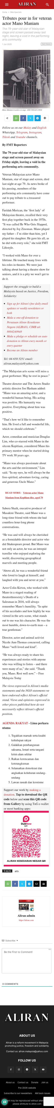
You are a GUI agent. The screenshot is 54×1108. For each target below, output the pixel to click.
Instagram (35, 132)
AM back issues (42, 1093)
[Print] (44, 884)
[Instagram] (19, 1069)
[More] (45, 118)
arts (17, 870)
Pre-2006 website (27, 1087)
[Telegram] (37, 118)
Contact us (23, 1082)
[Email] (36, 884)
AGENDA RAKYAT (15, 723)
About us (10, 1082)
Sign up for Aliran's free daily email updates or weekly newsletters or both (27, 308)
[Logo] (27, 1026)
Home (4, 12)
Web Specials (15, 12)
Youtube (21, 137)
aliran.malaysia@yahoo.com (33, 1051)
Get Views (46, 44)
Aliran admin (26, 915)
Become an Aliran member (22, 350)
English (41, 127)
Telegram (21, 132)
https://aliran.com (26, 920)
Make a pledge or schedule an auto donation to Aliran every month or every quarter (27, 340)
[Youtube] (43, 1069)
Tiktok (6, 137)
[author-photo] (26, 911)
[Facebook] (23, 118)
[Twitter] (30, 118)
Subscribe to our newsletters (18, 1093)
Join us (44, 1082)
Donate (34, 1082)
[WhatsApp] (16, 118)
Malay (27, 127)
